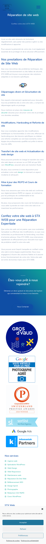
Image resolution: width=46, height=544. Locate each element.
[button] (42, 509)
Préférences (23, 535)
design (20, 172)
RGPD (21, 182)
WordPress (9, 165)
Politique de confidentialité (30, 541)
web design (7, 154)
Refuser (23, 529)
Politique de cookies (13, 541)
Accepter (23, 522)
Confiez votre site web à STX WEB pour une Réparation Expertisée (20, 220)
